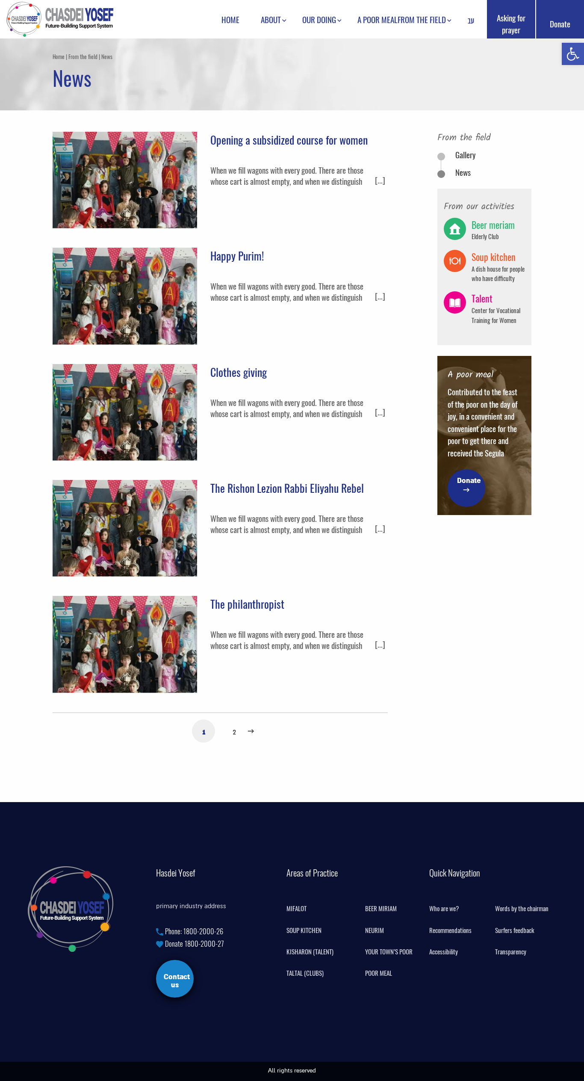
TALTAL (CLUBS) (305, 973)
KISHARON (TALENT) (309, 951)
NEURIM (374, 930)
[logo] (59, 18)
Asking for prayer (511, 24)
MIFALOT (296, 908)
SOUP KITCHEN (303, 930)
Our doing (319, 19)
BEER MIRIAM (381, 908)
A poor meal (377, 19)
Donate (560, 24)
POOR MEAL (378, 973)
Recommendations (450, 930)
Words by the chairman (522, 908)
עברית (470, 21)
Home (230, 19)
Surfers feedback (514, 930)
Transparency (510, 951)
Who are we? (444, 908)
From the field (422, 19)
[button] (573, 54)
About (271, 19)
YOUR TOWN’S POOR (389, 951)
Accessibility (443, 951)
